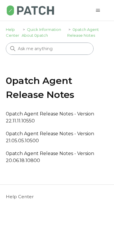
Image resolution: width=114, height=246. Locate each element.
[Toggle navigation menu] (98, 10)
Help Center (20, 196)
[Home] (30, 10)
